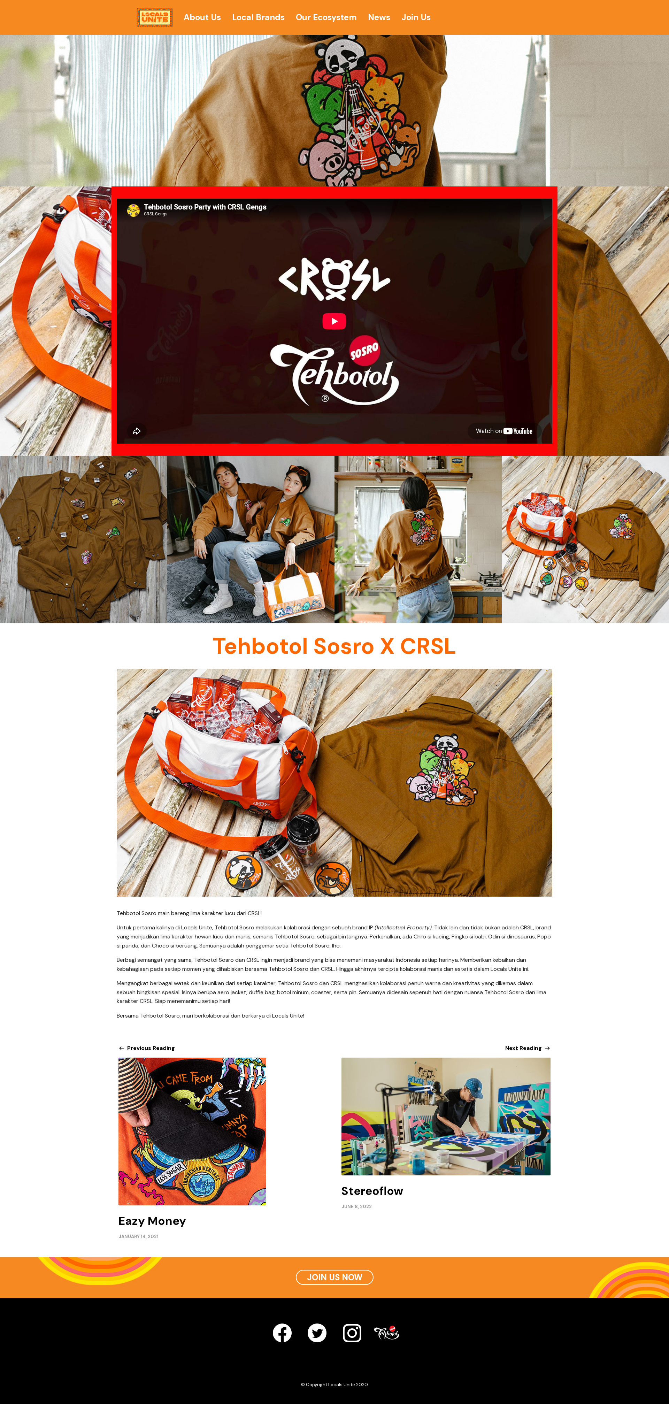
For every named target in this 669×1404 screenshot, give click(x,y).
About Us (202, 17)
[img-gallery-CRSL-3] (418, 539)
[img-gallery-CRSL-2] (250, 539)
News (379, 17)
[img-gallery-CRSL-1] (83, 539)
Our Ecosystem (326, 17)
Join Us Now (334, 1277)
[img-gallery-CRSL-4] (585, 539)
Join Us (416, 17)
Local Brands (258, 17)
